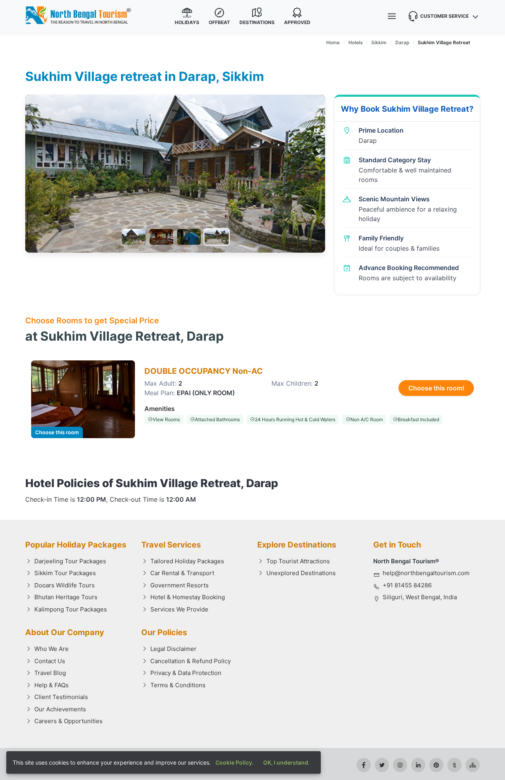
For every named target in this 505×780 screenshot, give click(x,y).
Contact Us (49, 661)
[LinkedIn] (418, 765)
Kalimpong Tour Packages (70, 609)
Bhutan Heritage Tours (65, 597)
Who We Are (51, 648)
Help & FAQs (51, 685)
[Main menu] (392, 16)
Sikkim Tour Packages (65, 573)
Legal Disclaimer (173, 648)
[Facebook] (364, 765)
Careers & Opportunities (68, 721)
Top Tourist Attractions (298, 561)
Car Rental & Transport (182, 573)
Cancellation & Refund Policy (190, 661)
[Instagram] (400, 765)
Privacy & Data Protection (185, 673)
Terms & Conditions (178, 685)
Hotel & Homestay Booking (187, 597)
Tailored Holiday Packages (187, 561)
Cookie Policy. (234, 762)
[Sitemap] (473, 765)
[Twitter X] (382, 765)
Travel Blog (50, 673)
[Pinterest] (436, 765)
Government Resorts (179, 585)
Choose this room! (436, 388)
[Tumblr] (454, 765)
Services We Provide (179, 609)
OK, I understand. (286, 762)
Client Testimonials (61, 697)
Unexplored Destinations (301, 573)
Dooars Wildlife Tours (64, 585)
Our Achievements (60, 709)
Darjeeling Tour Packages (70, 561)
